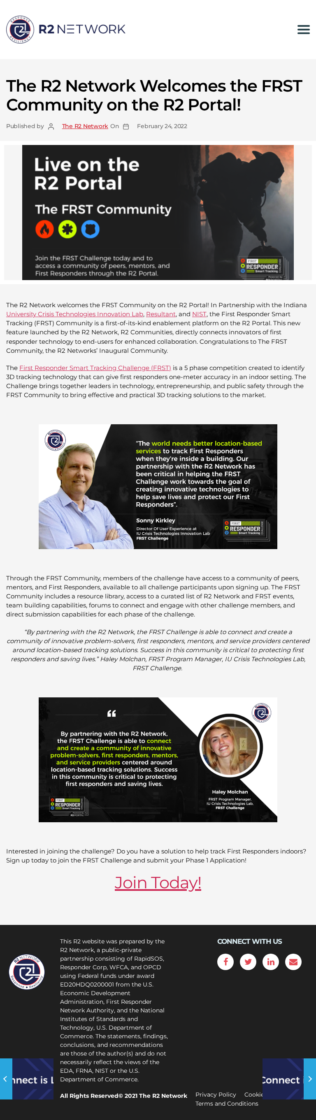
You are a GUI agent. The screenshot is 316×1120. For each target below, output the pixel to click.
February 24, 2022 (162, 126)
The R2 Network (85, 126)
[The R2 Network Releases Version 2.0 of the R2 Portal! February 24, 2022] (27, 1078)
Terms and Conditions (226, 1103)
